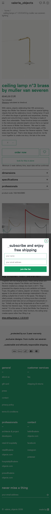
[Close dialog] (46, 241)
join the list (25, 269)
